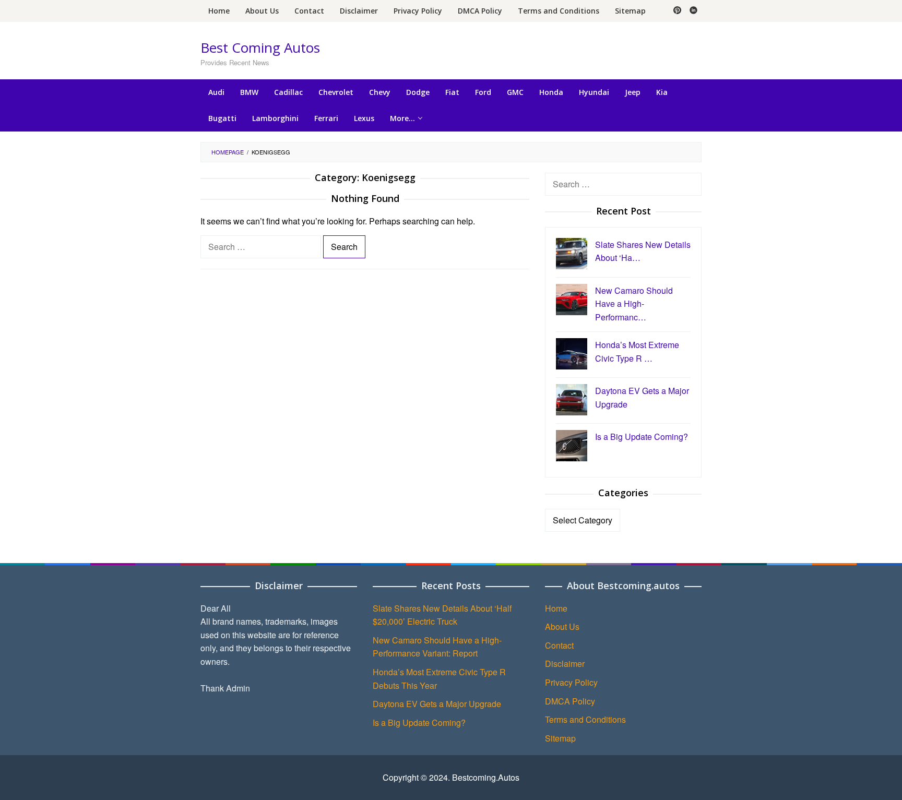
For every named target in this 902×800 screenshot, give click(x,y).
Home (556, 608)
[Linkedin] (693, 11)
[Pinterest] (677, 11)
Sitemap (560, 738)
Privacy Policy (571, 682)
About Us (562, 626)
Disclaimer (565, 664)
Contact (559, 645)
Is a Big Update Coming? (419, 723)
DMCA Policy (570, 701)
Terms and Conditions (585, 719)
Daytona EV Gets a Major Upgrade (437, 704)
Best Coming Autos (260, 47)
